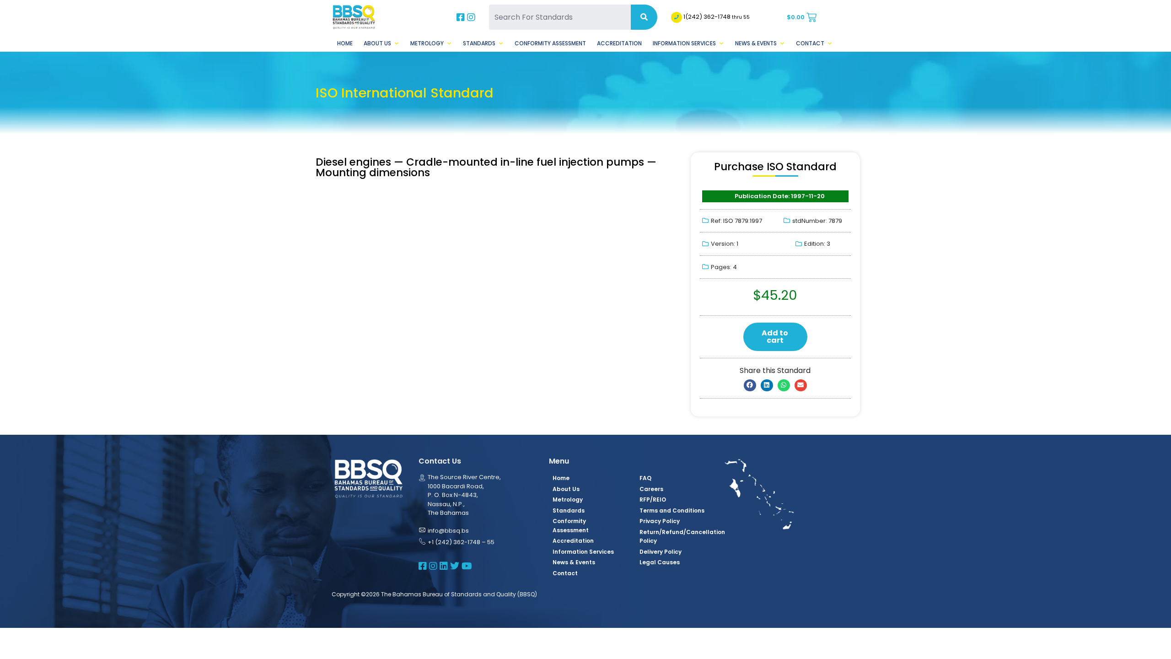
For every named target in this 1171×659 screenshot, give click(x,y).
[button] (750, 385)
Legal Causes (659, 562)
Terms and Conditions (671, 510)
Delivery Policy (660, 552)
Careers (651, 489)
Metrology (427, 43)
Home (345, 43)
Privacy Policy (659, 521)
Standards (479, 43)
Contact (810, 43)
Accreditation (619, 43)
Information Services (684, 43)
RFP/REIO (652, 499)
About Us (377, 43)
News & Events (756, 43)
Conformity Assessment (550, 43)
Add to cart (775, 337)
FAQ (645, 478)
